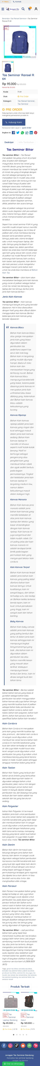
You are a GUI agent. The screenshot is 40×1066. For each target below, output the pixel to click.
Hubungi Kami (15, 122)
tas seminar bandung (10, 977)
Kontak (18, 2)
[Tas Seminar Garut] (29, 1001)
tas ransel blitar (21, 975)
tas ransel (11, 975)
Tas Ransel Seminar (26, 101)
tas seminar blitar (25, 977)
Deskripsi (9, 142)
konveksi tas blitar (25, 969)
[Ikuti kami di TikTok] (17, 1047)
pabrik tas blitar (28, 971)
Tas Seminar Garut (27, 1017)
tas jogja (29, 973)
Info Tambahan (26, 142)
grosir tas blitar (12, 969)
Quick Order (10, 1010)
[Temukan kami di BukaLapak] (36, 1047)
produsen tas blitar (9, 973)
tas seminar (32, 975)
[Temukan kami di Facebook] (4, 1047)
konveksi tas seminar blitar (12, 971)
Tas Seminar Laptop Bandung (10, 1017)
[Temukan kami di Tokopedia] (29, 1047)
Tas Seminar (23, 104)
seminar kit (21, 973)
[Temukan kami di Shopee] (23, 1047)
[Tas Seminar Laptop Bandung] (11, 1001)
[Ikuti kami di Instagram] (10, 1047)
